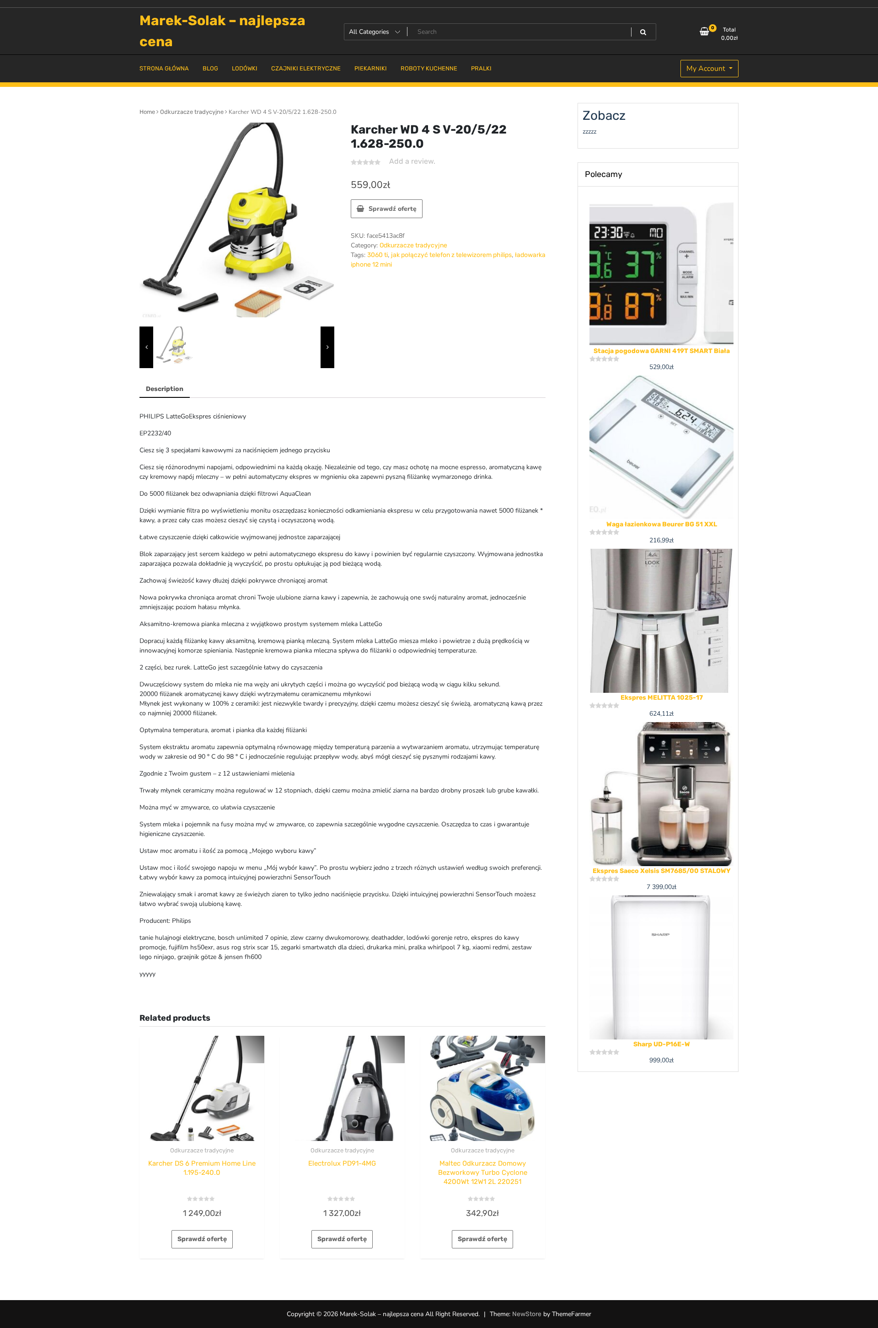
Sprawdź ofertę (393, 208)
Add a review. (412, 161)
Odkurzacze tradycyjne (192, 111)
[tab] (164, 389)
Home (147, 111)
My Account (706, 69)
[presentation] (146, 348)
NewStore (526, 1314)
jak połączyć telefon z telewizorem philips (451, 255)
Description (164, 389)
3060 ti (377, 255)
